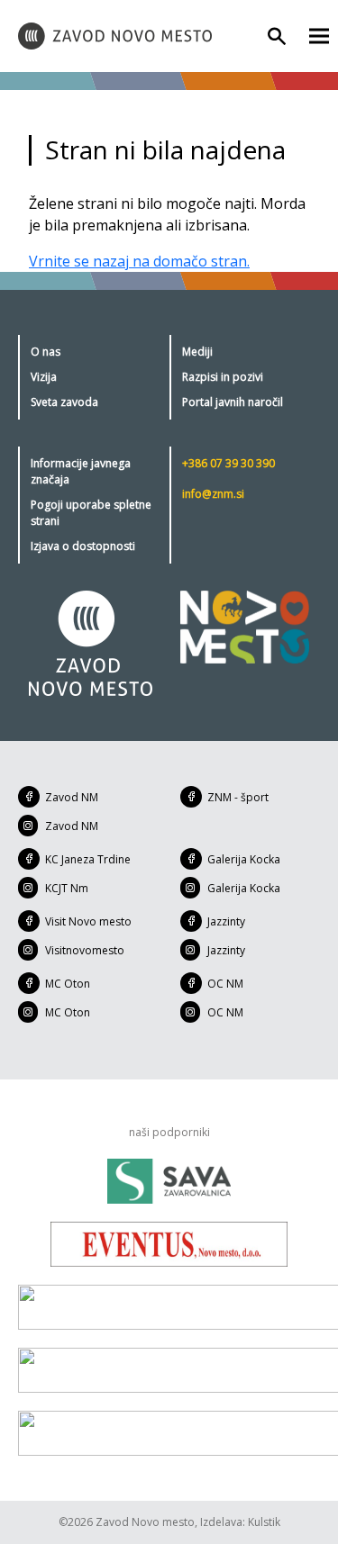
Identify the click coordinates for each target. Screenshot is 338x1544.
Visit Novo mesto (88, 921)
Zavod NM (71, 797)
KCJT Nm (66, 888)
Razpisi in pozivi (222, 376)
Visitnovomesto (84, 950)
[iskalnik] (277, 36)
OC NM (225, 983)
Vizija (44, 376)
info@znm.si (213, 493)
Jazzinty (226, 921)
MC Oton (67, 983)
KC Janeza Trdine (88, 859)
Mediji (197, 351)
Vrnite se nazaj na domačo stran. (139, 261)
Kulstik (264, 1522)
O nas (45, 351)
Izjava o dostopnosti (83, 546)
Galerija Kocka (243, 859)
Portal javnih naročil (232, 402)
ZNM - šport (238, 797)
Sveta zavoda (64, 402)
